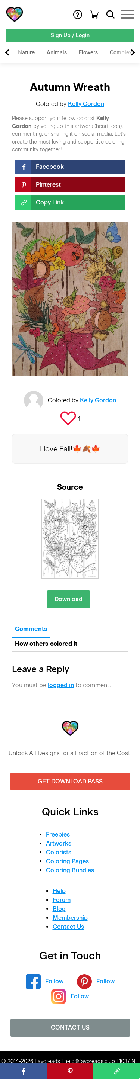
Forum (62, 900)
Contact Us (68, 926)
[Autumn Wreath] (70, 539)
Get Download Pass (70, 781)
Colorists (58, 852)
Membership (70, 917)
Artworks (58, 843)
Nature (26, 52)
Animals (57, 52)
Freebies (58, 834)
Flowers (88, 52)
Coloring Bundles (70, 870)
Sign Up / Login (70, 35)
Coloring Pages (67, 861)
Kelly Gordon (86, 103)
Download (69, 599)
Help (59, 891)
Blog (59, 908)
